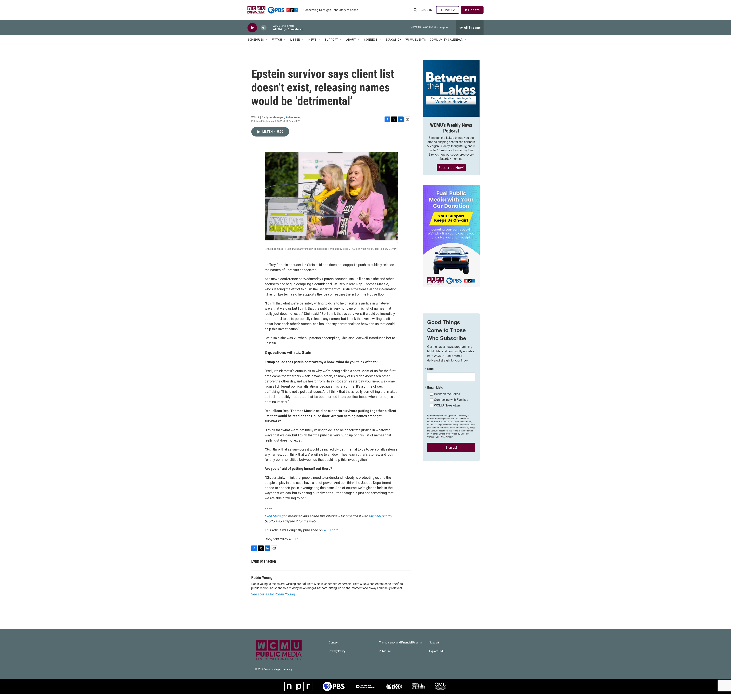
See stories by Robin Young (273, 594)
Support (331, 39)
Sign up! (451, 447)
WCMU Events (415, 39)
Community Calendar (446, 39)
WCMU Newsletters (447, 405)
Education (394, 39)
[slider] (269, 28)
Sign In (426, 9)
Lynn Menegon (276, 516)
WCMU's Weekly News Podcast (451, 128)
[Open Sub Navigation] (266, 39)
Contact (333, 642)
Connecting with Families (451, 399)
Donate (474, 10)
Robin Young (293, 117)
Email (431, 368)
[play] (252, 28)
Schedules (255, 39)
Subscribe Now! (451, 167)
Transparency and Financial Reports (400, 642)
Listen (295, 39)
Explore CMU (437, 651)
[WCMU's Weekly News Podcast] (451, 88)
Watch (277, 39)
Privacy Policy (337, 651)
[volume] (263, 27)
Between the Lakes (447, 394)
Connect (370, 39)
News (312, 39)
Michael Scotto (380, 516)
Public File (385, 651)
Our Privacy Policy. (444, 436)
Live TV (449, 10)
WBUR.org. (331, 530)
